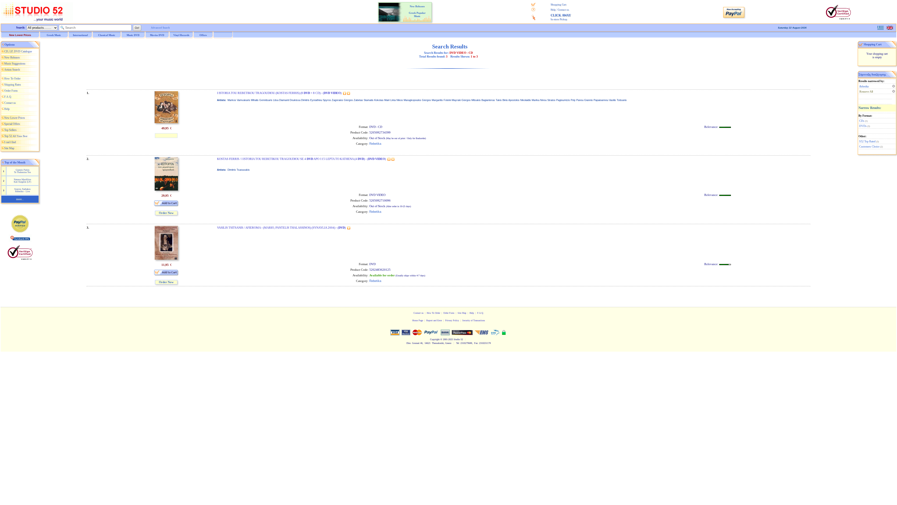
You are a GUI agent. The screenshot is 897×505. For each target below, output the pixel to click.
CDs (861, 121)
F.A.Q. (8, 96)
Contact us (563, 9)
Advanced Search (160, 27)
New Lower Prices (20, 35)
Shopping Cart (558, 4)
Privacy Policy (452, 320)
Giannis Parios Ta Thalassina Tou (22, 171)
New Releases (12, 57)
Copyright (435, 339)
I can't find (10, 142)
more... (20, 199)
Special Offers (12, 124)
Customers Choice (869, 146)
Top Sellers (10, 130)
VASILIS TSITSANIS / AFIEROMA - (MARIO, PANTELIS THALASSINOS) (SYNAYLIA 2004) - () (281, 227)
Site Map (9, 148)
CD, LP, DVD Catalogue (18, 51)
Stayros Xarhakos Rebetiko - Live (22, 190)
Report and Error (434, 320)
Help (553, 9)
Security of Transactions (473, 320)
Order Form (11, 90)
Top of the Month (14, 162)
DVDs (863, 126)
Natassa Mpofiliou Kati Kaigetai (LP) (22, 180)
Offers (203, 35)
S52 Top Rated (867, 141)
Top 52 (15, 136)
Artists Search (12, 69)
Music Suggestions (14, 63)
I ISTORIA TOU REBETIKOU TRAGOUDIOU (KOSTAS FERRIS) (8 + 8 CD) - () (279, 93)
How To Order (12, 78)
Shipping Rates (12, 84)
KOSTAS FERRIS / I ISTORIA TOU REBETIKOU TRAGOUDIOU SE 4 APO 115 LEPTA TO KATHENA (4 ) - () (301, 159)
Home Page (417, 320)
